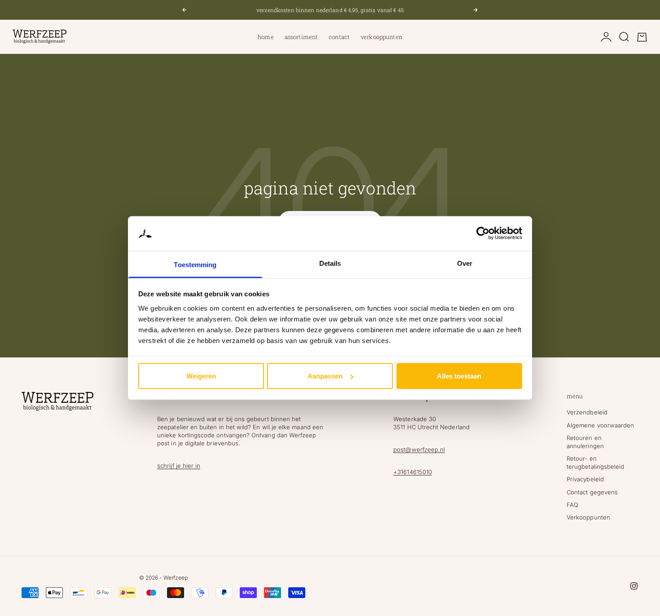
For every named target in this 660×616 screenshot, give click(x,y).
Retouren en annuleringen (585, 441)
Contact (339, 37)
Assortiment (301, 37)
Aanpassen (325, 376)
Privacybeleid (585, 479)
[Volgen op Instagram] (633, 585)
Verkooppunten (381, 37)
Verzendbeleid (587, 412)
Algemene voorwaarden (600, 425)
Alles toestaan (459, 376)
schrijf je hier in (178, 465)
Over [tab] (464, 263)
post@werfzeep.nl (419, 449)
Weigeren (201, 376)
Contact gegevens (592, 492)
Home (266, 37)
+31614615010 (412, 471)
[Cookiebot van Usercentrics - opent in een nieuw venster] (483, 233)
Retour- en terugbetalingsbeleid (595, 462)
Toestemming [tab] (195, 264)
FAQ (572, 504)
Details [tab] (330, 263)
